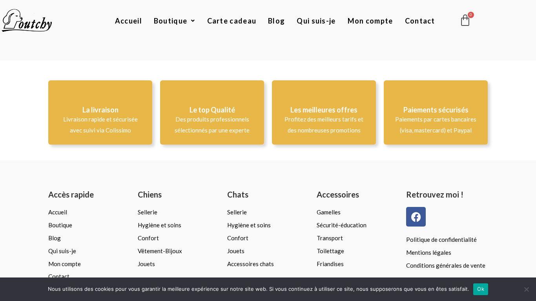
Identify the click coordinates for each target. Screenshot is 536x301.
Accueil (128, 20)
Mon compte (370, 20)
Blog (276, 20)
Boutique (170, 20)
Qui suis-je (316, 20)
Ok (480, 289)
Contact (420, 20)
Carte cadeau (232, 20)
